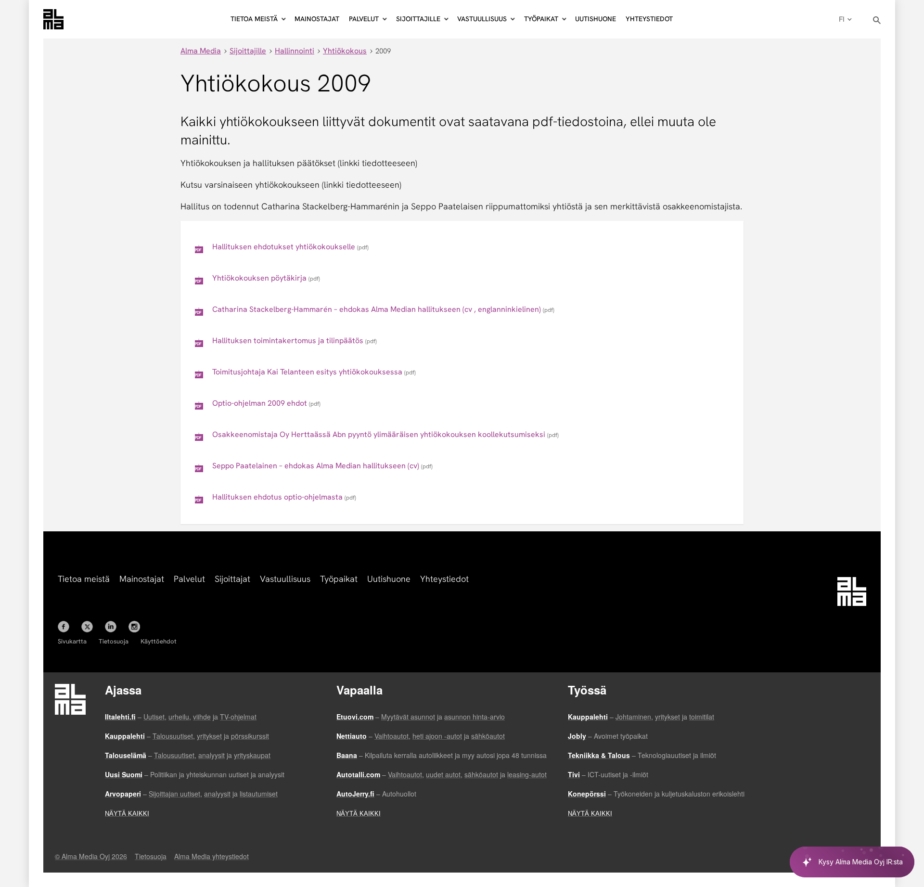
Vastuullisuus (285, 578)
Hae (877, 20)
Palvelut (189, 578)
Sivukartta (72, 641)
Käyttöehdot (159, 641)
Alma (53, 19)
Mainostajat (317, 18)
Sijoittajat (232, 578)
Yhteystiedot (649, 18)
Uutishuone (595, 18)
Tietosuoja (113, 641)
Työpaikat (339, 578)
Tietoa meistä (84, 578)
